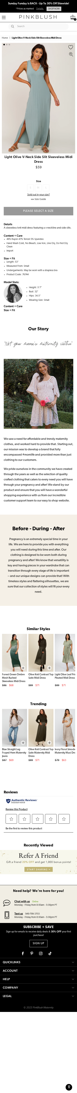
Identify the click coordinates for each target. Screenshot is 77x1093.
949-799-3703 (32, 914)
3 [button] (9, 44)
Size (38, 181)
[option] (38, 98)
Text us (18, 913)
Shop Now (54, 9)
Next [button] (71, 98)
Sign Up (38, 943)
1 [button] (4, 44)
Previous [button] (5, 98)
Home (5, 38)
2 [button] (6, 44)
